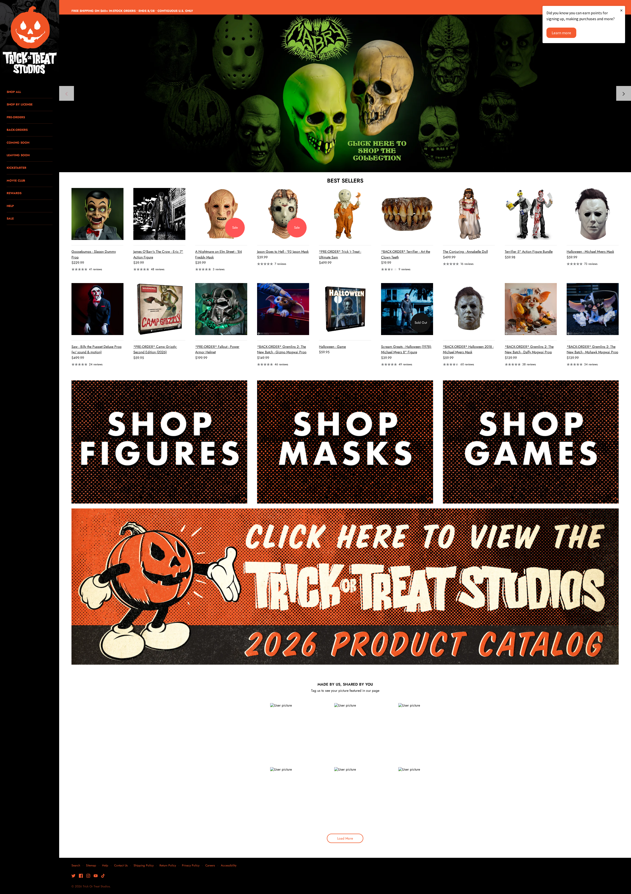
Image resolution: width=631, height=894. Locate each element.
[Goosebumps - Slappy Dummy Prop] (97, 214)
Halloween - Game (332, 346)
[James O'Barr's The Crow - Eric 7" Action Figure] (159, 214)
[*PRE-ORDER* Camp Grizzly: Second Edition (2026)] (159, 309)
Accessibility (228, 865)
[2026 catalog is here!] (345, 93)
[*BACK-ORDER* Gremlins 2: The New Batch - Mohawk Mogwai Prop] (593, 309)
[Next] (623, 93)
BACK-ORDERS (17, 130)
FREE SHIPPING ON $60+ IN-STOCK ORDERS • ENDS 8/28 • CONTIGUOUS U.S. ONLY (132, 11)
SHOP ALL (14, 92)
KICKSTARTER (16, 168)
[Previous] (66, 93)
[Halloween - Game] (345, 309)
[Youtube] (96, 876)
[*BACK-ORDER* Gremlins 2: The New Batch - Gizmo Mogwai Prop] (283, 309)
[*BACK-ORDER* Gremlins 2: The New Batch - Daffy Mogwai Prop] (531, 309)
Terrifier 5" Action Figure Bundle (529, 251)
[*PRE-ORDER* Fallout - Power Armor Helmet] (221, 309)
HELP (10, 206)
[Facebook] (81, 876)
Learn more (561, 32)
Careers (210, 865)
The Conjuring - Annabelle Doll (465, 251)
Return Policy (167, 865)
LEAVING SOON (18, 155)
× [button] (621, 10)
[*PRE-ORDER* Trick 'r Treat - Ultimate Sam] (345, 214)
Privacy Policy (190, 865)
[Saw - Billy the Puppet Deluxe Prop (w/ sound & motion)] (97, 309)
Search (75, 865)
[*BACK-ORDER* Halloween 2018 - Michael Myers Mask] (469, 309)
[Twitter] (73, 876)
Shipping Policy (144, 865)
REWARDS (14, 193)
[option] (345, 93)
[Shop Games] (531, 441)
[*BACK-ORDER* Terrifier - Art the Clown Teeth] (407, 214)
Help (105, 865)
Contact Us (121, 865)
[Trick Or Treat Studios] (29, 40)
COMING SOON (18, 142)
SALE (10, 218)
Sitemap (91, 865)
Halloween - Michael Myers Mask (590, 251)
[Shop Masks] (345, 441)
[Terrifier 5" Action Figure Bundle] (531, 214)
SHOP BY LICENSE (20, 104)
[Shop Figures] (159, 441)
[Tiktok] (103, 876)
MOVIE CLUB (16, 180)
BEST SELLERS (345, 181)
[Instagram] (88, 876)
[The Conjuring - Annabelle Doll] (469, 214)
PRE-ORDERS (16, 117)
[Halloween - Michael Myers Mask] (593, 214)
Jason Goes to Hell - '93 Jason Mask (283, 251)
